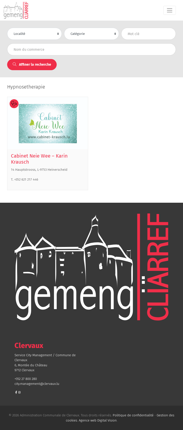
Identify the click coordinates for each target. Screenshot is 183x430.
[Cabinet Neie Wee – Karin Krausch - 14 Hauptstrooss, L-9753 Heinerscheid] (47, 123)
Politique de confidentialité (133, 415)
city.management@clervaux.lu (37, 384)
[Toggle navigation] (169, 10)
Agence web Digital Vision (98, 420)
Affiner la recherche (34, 64)
